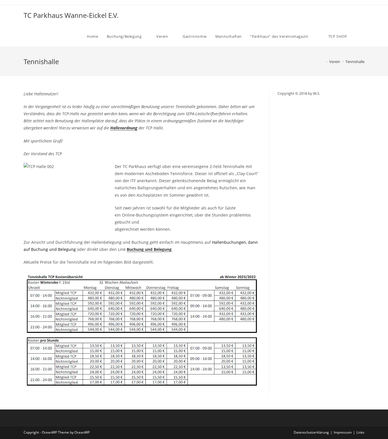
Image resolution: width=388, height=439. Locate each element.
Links (360, 432)
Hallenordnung (123, 128)
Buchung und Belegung (149, 249)
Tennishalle (354, 61)
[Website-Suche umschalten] (363, 36)
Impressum (343, 432)
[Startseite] (322, 61)
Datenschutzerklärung (311, 432)
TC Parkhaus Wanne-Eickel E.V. (71, 15)
